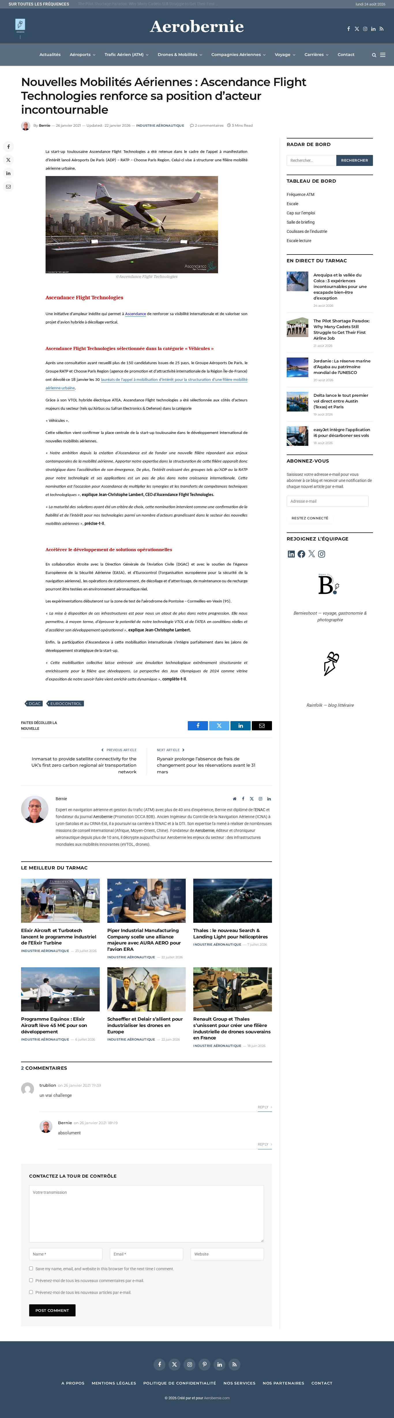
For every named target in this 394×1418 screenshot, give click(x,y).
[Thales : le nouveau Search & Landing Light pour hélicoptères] (232, 901)
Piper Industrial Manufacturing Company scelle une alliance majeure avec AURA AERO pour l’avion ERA (144, 940)
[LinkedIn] (8, 173)
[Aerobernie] (197, 29)
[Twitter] (8, 159)
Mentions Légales (114, 1383)
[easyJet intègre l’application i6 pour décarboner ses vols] (297, 436)
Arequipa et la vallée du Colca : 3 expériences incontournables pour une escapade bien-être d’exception (340, 286)
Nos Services (240, 1383)
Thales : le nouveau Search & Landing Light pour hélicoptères (230, 934)
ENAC (260, 809)
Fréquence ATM (300, 194)
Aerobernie (102, 816)
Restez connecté (310, 518)
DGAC (35, 703)
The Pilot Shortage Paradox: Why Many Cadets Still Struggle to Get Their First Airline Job (150, 3)
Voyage (282, 54)
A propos (72, 1383)
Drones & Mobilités (177, 54)
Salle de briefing (301, 222)
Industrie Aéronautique (160, 126)
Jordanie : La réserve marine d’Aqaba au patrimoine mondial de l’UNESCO (342, 366)
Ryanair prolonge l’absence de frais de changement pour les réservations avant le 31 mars (206, 765)
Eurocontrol (66, 703)
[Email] (8, 186)
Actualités (50, 54)
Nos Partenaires (284, 1383)
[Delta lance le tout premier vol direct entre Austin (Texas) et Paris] (297, 401)
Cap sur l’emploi (301, 213)
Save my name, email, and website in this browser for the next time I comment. (104, 1269)
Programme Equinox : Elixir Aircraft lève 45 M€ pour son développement (54, 1025)
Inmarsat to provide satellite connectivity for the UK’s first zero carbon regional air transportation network (83, 765)
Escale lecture (299, 240)
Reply (263, 1107)
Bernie (44, 125)
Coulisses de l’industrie (307, 231)
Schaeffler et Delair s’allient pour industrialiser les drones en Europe (145, 1025)
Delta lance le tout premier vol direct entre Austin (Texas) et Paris (341, 401)
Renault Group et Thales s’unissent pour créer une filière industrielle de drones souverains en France (232, 1028)
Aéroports (80, 54)
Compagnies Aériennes (236, 54)
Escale (292, 203)
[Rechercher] (374, 54)
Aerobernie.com (217, 1398)
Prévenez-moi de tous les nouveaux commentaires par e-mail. (89, 1280)
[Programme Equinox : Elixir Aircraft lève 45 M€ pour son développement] (60, 989)
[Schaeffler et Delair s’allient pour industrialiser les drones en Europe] (146, 989)
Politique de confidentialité (179, 1383)
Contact (346, 54)
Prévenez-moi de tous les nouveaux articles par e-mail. (83, 1292)
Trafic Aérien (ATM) (124, 54)
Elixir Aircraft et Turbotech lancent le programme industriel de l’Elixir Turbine (58, 937)
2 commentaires (209, 125)
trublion (48, 1085)
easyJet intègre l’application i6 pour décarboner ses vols (342, 432)
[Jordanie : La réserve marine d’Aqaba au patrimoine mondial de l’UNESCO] (297, 367)
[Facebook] (8, 146)
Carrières (314, 54)
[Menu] (382, 54)
